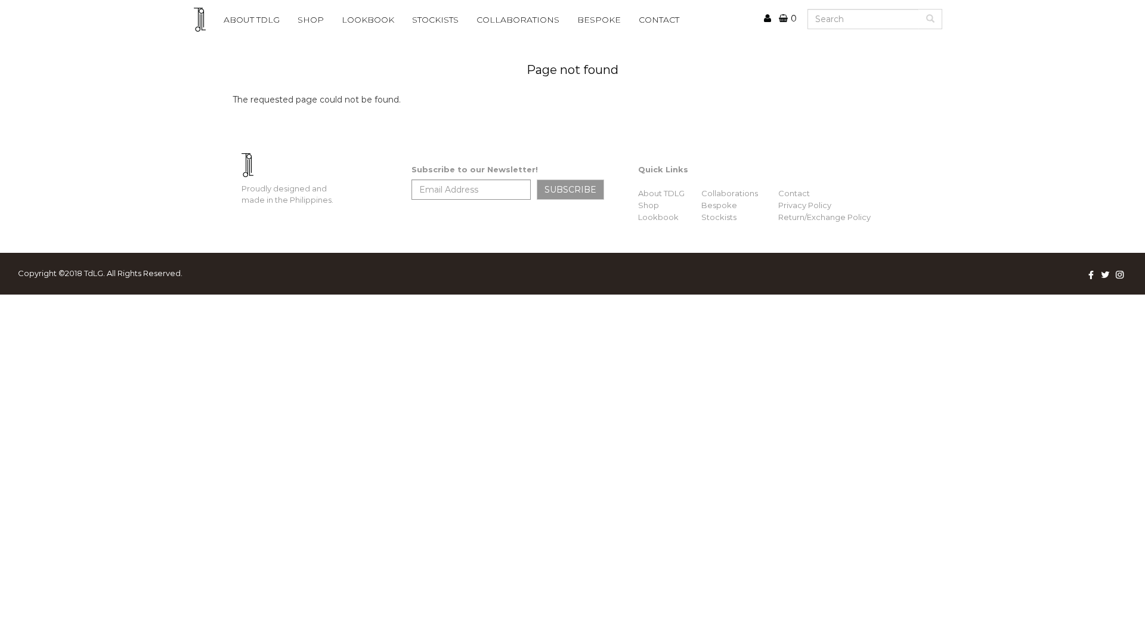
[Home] (204, 20)
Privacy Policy (804, 205)
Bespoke (719, 205)
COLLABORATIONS (517, 19)
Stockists (718, 217)
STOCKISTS (435, 19)
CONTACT (659, 19)
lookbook (368, 19)
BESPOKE (599, 19)
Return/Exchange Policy (824, 217)
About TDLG (661, 193)
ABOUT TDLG (252, 19)
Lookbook (658, 217)
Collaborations (729, 193)
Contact (794, 193)
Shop (311, 19)
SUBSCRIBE (570, 189)
